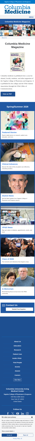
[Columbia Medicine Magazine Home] (17, 9)
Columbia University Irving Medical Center (18, 321)
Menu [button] (31, 17)
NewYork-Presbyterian (17, 326)
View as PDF (9, 94)
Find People (17, 362)
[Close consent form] (32, 417)
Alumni (17, 371)
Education (17, 346)
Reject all (25, 435)
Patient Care (17, 354)
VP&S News (17, 220)
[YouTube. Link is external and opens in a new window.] (17, 413)
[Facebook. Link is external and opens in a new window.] (7, 413)
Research (17, 350)
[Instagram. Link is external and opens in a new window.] (27, 413)
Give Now (17, 380)
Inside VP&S (18, 358)
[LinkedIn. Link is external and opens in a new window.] (22, 413)
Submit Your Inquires (22, 309)
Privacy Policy (17, 438)
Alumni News (17, 188)
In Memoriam (17, 282)
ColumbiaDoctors (17, 332)
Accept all (9, 435)
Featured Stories (17, 125)
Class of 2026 (17, 251)
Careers (17, 375)
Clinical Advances (17, 157)
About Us (4, 37)
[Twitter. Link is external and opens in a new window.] (12, 413)
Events (17, 367)
